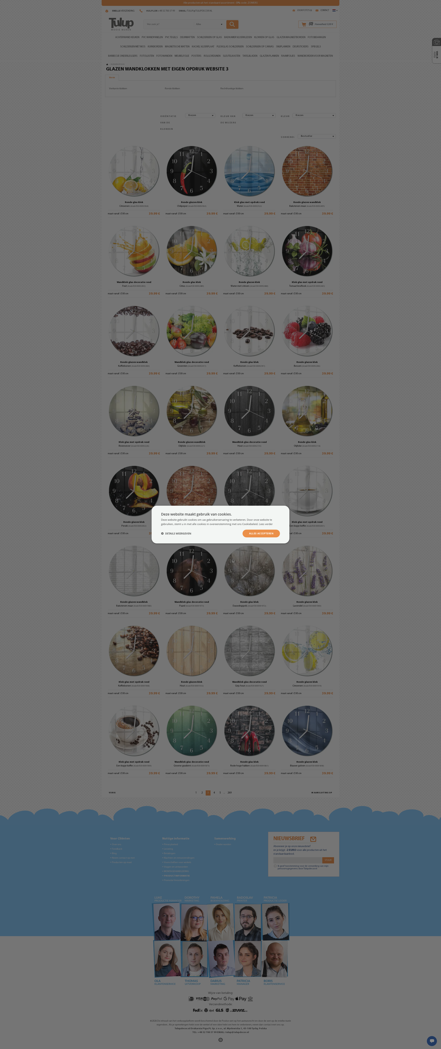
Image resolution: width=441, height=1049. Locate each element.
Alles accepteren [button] (261, 533)
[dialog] (220, 524)
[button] (176, 533)
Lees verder (266, 524)
